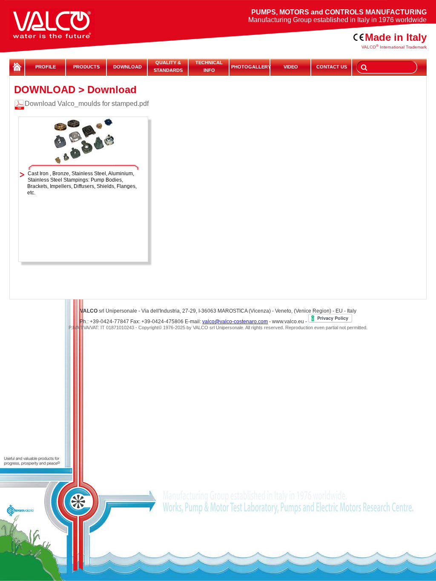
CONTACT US (331, 66)
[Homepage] (62, 20)
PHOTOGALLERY (250, 66)
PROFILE (45, 66)
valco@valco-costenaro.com (235, 322)
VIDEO (291, 66)
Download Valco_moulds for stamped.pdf (87, 103)
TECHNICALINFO (209, 66)
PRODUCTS (86, 66)
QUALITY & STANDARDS (168, 66)
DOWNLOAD (127, 66)
